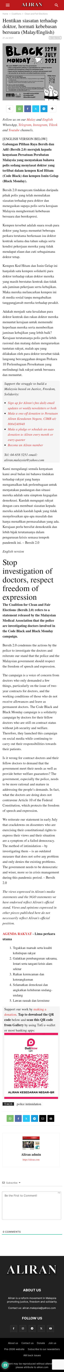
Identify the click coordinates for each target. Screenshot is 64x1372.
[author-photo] (31, 1149)
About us (13, 1343)
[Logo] (32, 1279)
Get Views (55, 37)
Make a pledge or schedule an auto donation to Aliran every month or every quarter (31, 434)
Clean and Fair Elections (36, 13)
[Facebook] (27, 108)
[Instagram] (22, 1328)
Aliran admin (31, 1154)
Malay (31, 119)
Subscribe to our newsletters (44, 1349)
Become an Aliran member (25, 445)
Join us (52, 1343)
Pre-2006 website (14, 1349)
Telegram (24, 124)
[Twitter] (35, 108)
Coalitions (16, 13)
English (47, 119)
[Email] (42, 1118)
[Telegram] (43, 108)
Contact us (27, 1343)
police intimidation (29, 1104)
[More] (52, 108)
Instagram (40, 124)
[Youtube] (50, 1328)
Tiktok (53, 124)
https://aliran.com (31, 1159)
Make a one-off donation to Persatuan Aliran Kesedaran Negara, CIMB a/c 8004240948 (33, 418)
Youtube (14, 130)
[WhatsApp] (19, 108)
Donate (41, 1343)
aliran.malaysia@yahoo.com (39, 1308)
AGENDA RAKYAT (17, 933)
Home (5, 13)
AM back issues (32, 1355)
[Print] (50, 1118)
